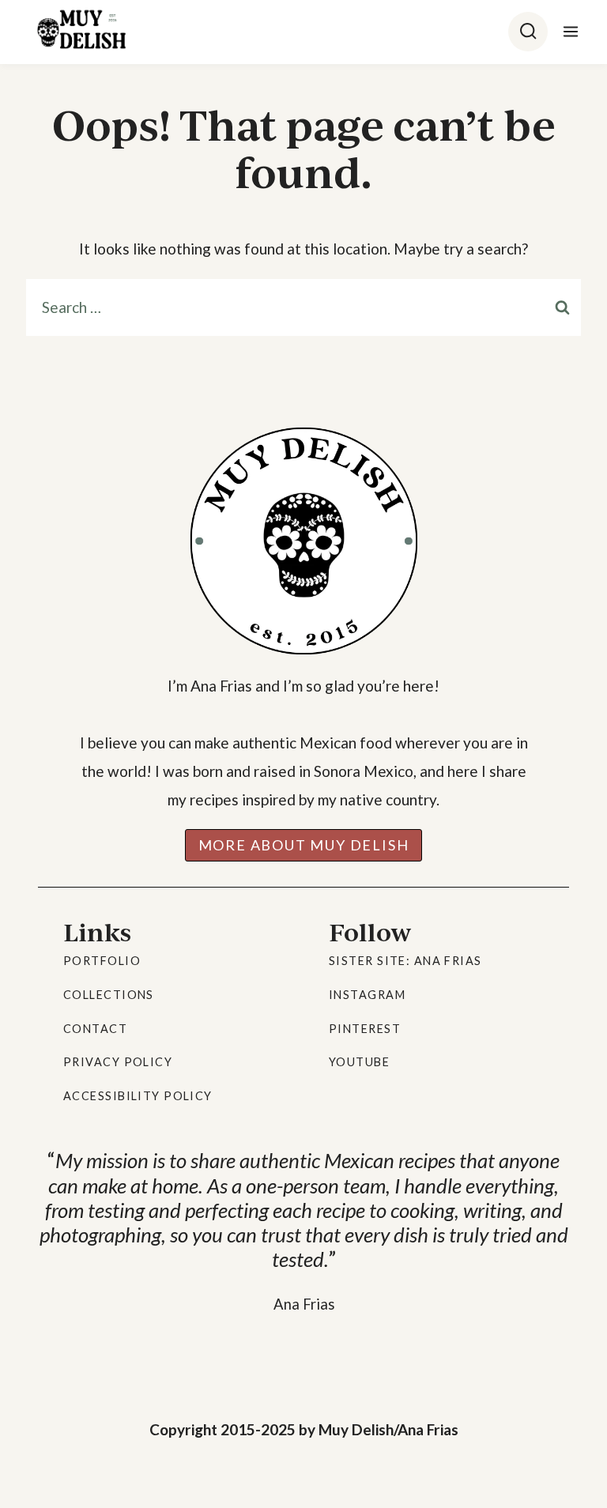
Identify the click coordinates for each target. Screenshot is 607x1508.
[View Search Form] (528, 31)
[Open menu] (569, 31)
